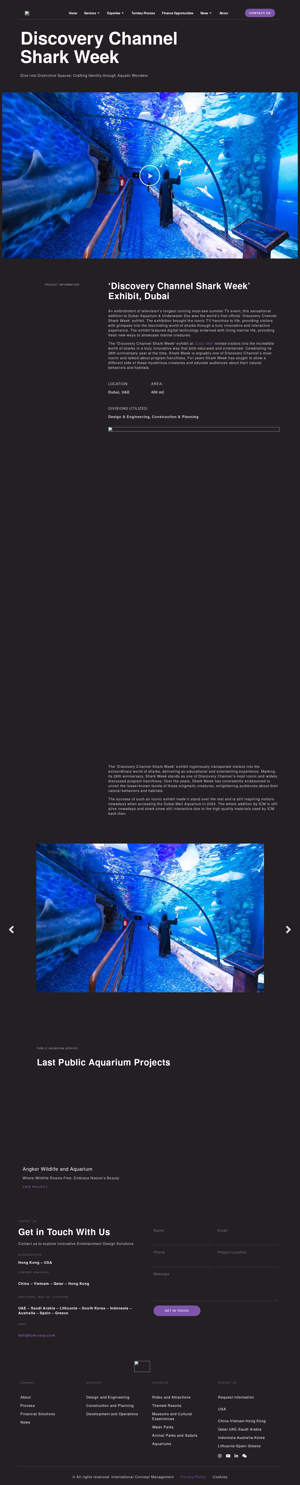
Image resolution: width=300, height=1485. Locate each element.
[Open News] (210, 13)
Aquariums (161, 1443)
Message (162, 1273)
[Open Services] (98, 13)
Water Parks (163, 1426)
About (25, 1397)
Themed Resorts (166, 1405)
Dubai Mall (204, 343)
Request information (236, 1397)
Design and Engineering (108, 1397)
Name (159, 1230)
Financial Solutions (37, 1413)
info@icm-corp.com (36, 1335)
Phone (159, 1252)
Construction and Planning (110, 1405)
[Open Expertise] (123, 13)
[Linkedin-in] (236, 1456)
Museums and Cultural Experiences (172, 1416)
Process (27, 1405)
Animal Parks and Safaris (174, 1435)
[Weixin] (244, 1456)
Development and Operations (112, 1413)
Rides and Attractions (171, 1397)
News (25, 1422)
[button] (150, 176)
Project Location (232, 1252)
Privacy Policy (193, 1476)
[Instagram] (220, 1456)
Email (223, 1230)
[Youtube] (228, 1456)
